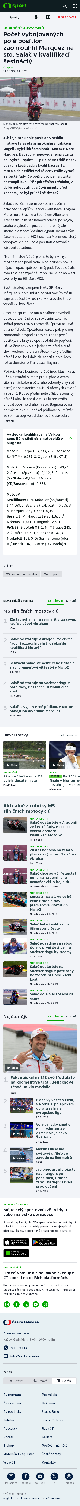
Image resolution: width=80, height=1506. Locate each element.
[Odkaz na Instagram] (6, 1304)
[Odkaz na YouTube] (35, 1304)
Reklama (48, 1403)
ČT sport (8, 67)
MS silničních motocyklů (23, 28)
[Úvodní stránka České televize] (21, 1322)
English (8, 1498)
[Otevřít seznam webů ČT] (75, 6)
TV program (12, 1394)
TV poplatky (12, 1411)
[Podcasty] (36, 17)
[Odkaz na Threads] (45, 1304)
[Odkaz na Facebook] (16, 1304)
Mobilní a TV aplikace (18, 1454)
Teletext (9, 1420)
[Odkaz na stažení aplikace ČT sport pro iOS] (16, 1242)
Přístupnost (53, 1498)
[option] (16, 1381)
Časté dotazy (51, 1454)
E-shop (8, 1445)
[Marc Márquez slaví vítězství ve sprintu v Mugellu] (40, 99)
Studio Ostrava (52, 1420)
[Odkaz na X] (26, 1304)
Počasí (8, 1437)
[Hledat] (65, 6)
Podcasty (10, 1428)
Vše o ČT (9, 1462)
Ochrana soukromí (29, 1498)
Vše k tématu (67, 735)
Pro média (49, 1394)
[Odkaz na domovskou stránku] (21, 5)
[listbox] (40, 1380)
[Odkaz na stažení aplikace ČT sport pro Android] (44, 1242)
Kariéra (47, 1437)
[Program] (48, 17)
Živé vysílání (12, 1403)
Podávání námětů (54, 1445)
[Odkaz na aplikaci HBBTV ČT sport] (16, 1253)
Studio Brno (50, 1411)
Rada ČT (48, 1428)
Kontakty (49, 1462)
